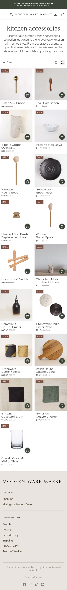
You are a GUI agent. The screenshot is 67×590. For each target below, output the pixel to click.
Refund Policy (10, 535)
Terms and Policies (33, 577)
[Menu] (4, 14)
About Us (8, 499)
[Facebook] (24, 584)
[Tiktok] (37, 584)
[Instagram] (30, 584)
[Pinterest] (43, 584)
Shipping (8, 540)
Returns (7, 529)
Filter (9, 62)
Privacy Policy (11, 546)
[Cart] (63, 14)
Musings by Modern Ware (17, 504)
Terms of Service (12, 551)
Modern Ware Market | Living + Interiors (32, 567)
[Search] (11, 14)
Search (7, 524)
